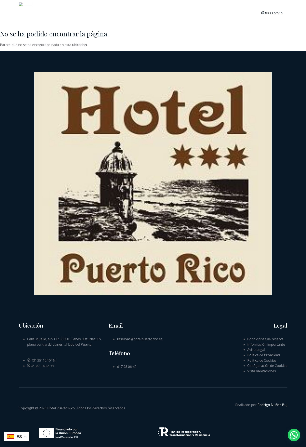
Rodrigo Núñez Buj (272, 404)
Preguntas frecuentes (181, 14)
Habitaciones (114, 14)
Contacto (220, 14)
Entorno (143, 14)
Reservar (274, 12)
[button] (294, 435)
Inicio (88, 14)
